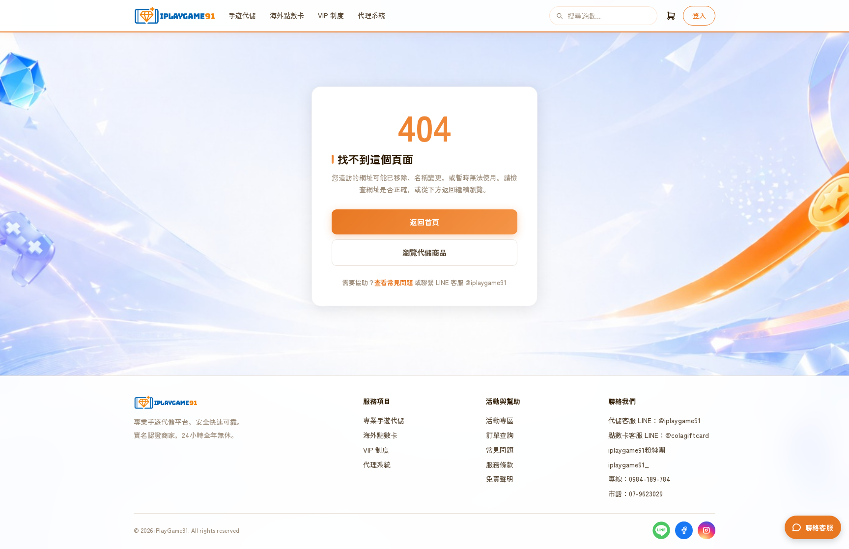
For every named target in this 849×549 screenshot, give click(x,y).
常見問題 (499, 450)
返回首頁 (424, 222)
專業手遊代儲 (383, 420)
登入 (699, 15)
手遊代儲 (242, 15)
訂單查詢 (499, 435)
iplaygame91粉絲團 (636, 450)
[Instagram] (706, 530)
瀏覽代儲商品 (424, 252)
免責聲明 (499, 479)
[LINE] (661, 530)
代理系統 (371, 15)
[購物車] (671, 16)
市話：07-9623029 (635, 493)
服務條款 (499, 464)
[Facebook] (684, 530)
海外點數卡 (287, 15)
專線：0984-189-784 (639, 479)
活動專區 (499, 420)
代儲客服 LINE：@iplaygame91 (654, 420)
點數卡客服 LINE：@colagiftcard (658, 435)
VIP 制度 (331, 15)
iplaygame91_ (628, 464)
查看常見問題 (393, 282)
